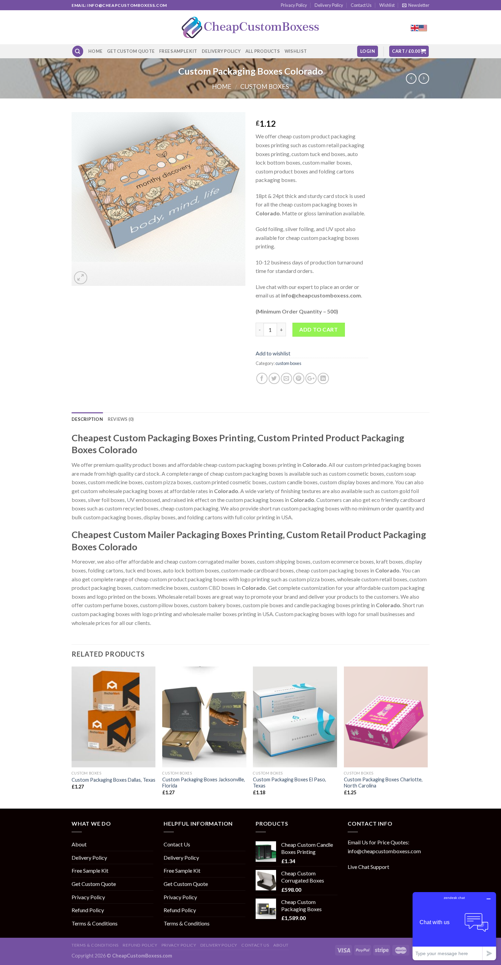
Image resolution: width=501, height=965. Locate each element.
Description (87, 419)
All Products (262, 51)
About (79, 844)
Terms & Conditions (95, 923)
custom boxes (264, 86)
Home (95, 51)
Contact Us (361, 5)
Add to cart (318, 329)
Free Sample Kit (178, 51)
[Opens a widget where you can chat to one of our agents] (454, 926)
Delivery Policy (329, 5)
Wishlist (387, 5)
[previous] (72, 737)
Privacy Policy (294, 5)
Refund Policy (88, 910)
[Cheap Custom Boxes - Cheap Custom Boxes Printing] (250, 27)
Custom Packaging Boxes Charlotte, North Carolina (383, 783)
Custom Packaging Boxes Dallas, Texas (113, 780)
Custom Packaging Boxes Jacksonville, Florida (203, 783)
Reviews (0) (121, 419)
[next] (427, 737)
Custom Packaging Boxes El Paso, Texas (289, 783)
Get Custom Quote (130, 51)
